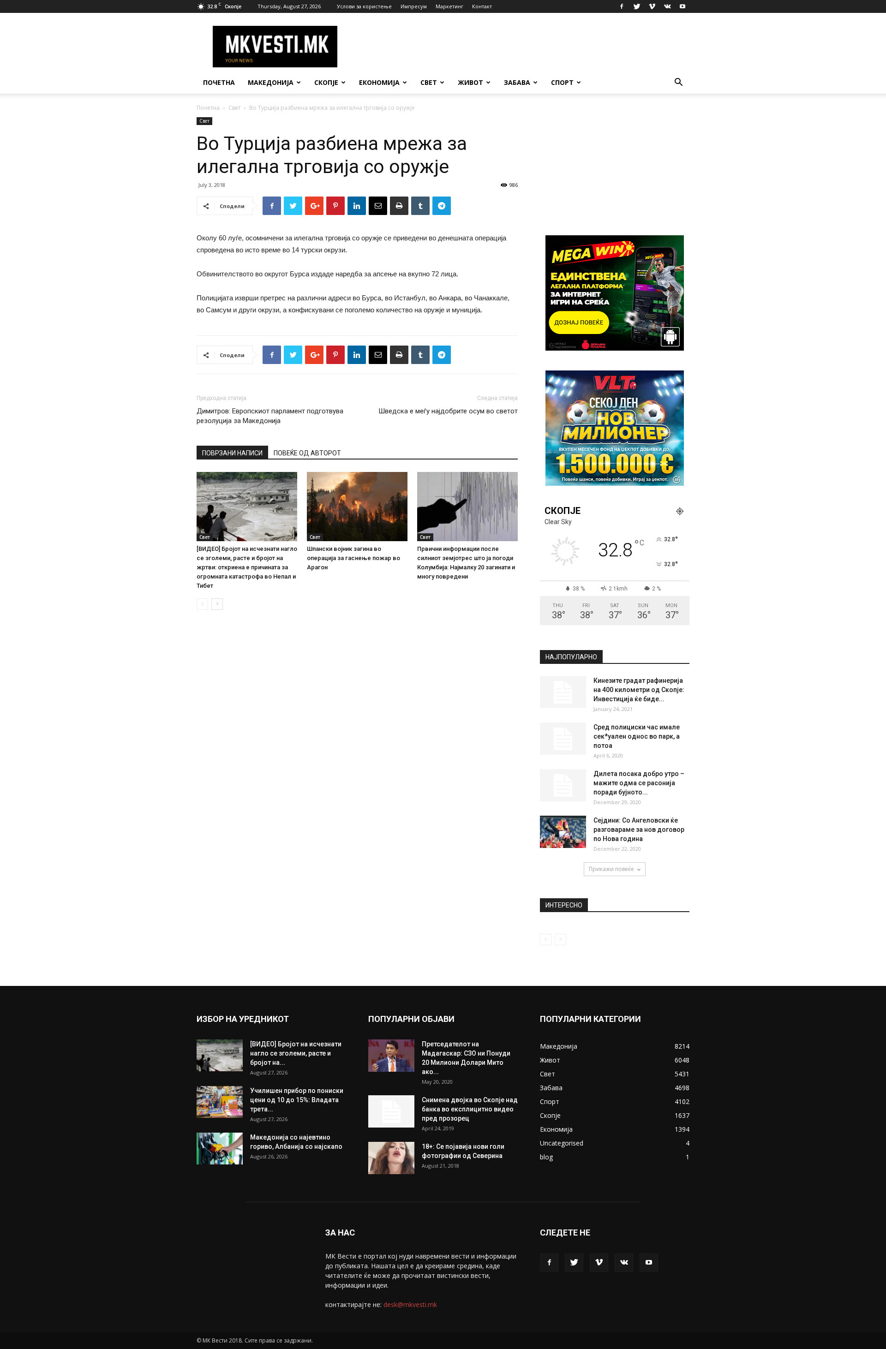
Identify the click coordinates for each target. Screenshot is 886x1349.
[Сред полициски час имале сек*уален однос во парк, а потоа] (563, 738)
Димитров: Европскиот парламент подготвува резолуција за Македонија (270, 416)
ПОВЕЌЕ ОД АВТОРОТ (307, 453)
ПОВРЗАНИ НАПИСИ (232, 453)
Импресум (414, 6)
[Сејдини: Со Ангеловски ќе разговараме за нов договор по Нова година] (563, 832)
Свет (428, 82)
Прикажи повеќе (611, 869)
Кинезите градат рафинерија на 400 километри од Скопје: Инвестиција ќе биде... (638, 690)
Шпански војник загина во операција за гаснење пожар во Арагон (353, 558)
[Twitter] (637, 6)
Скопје (326, 82)
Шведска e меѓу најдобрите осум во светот (448, 411)
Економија (379, 82)
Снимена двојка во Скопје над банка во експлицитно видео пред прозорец (470, 1109)
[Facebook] (622, 6)
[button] (678, 83)
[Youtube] (682, 6)
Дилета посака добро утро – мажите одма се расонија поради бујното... (638, 783)
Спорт (562, 82)
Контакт (482, 6)
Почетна (219, 82)
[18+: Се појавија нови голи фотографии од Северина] (391, 1158)
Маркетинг (449, 6)
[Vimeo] (652, 6)
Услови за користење (364, 6)
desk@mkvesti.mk (410, 1304)
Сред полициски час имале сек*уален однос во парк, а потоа (636, 736)
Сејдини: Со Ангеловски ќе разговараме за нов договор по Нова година (638, 829)
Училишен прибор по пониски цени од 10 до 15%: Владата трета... (296, 1100)
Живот (470, 82)
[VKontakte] (667, 6)
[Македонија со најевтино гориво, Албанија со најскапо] (220, 1148)
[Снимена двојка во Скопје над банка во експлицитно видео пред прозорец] (391, 1111)
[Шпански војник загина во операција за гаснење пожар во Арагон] (357, 506)
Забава (517, 82)
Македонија (270, 82)
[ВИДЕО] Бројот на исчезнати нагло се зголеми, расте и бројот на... (295, 1053)
